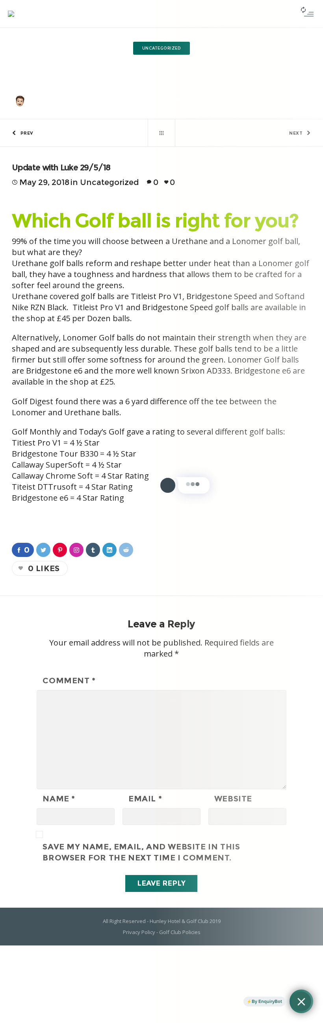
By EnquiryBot (267, 1001)
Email (145, 798)
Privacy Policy (139, 932)
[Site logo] (11, 14)
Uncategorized (140, 63)
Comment (69, 680)
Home (110, 63)
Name (59, 798)
